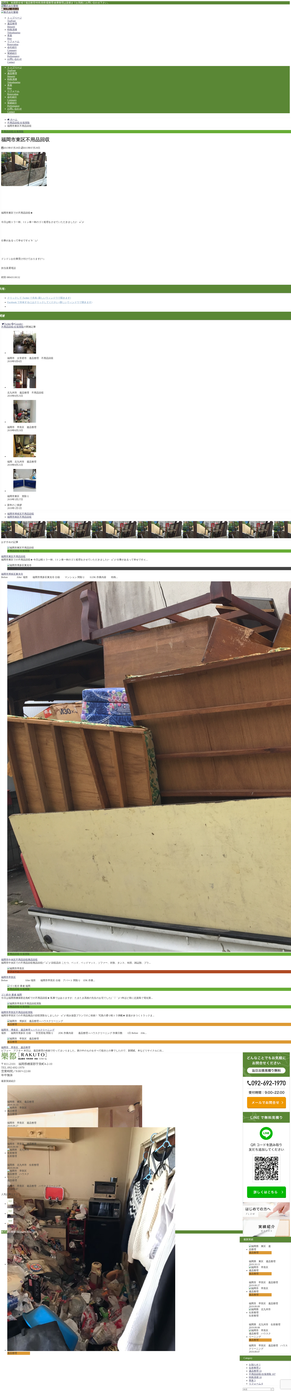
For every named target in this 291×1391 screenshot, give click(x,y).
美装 (252, 1380)
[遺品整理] (10, 1223)
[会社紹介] (10, 1213)
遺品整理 (255, 1371)
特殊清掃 (255, 1377)
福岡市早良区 (8, 977)
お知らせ (254, 1364)
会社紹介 (12, 1216)
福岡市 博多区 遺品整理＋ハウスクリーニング (28, 1030)
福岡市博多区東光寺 (12, 574)
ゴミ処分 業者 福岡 (11, 994)
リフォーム (256, 1383)
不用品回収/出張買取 (12, 131)
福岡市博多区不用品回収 (20, 513)
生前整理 (254, 1367)
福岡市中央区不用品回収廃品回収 (19, 959)
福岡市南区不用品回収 (19, 517)
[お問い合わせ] (10, 1203)
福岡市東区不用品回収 (13, 556)
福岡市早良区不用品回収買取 (17, 1012)
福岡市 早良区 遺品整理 (15, 1047)
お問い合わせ (11, 9)
